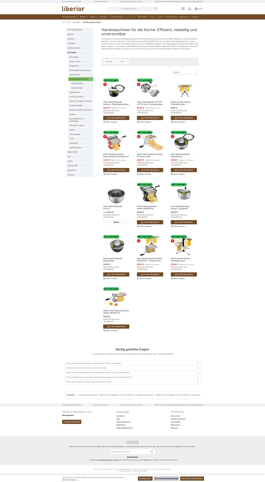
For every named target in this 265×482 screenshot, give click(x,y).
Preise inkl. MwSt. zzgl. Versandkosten (111, 111)
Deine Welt (72, 152)
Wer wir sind (175, 416)
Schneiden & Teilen (76, 125)
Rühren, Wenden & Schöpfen (80, 110)
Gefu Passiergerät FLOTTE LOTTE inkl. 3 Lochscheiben (150, 103)
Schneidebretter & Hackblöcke (76, 120)
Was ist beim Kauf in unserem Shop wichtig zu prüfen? (88, 382)
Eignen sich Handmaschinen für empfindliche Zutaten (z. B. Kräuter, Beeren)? (98, 373)
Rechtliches (122, 412)
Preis (122, 62)
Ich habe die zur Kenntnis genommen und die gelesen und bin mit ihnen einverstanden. (133, 460)
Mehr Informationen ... (70, 480)
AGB (118, 419)
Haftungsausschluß (123, 422)
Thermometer (74, 134)
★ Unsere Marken (75, 30)
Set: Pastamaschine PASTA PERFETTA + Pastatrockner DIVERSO (150, 259)
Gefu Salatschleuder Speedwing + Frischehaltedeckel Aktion (183, 155)
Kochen (71, 39)
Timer (71, 139)
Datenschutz (121, 425)
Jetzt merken (111, 122)
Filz (69, 157)
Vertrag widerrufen (71, 422)
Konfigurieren (145, 479)
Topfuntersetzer (75, 147)
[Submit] (151, 451)
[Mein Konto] (189, 9)
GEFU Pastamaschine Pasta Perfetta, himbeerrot (116, 155)
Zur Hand (72, 53)
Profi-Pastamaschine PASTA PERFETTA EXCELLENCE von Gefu (148, 207)
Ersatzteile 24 (74, 75)
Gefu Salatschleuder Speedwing (112, 259)
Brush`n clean (75, 61)
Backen (71, 34)
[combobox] (129, 9)
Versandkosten (126, 469)
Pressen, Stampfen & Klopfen (80, 101)
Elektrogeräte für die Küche (80, 70)
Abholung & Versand (178, 419)
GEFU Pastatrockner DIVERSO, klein (180, 103)
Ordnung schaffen (76, 97)
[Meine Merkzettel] (183, 9)
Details (116, 222)
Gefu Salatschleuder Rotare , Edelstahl (180, 207)
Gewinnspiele (175, 422)
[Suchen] (155, 9)
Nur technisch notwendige (166, 479)
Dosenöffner (74, 66)
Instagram (70, 395)
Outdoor (71, 175)
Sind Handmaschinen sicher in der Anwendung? (86, 368)
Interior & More (74, 48)
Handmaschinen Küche (78, 79)
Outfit (70, 161)
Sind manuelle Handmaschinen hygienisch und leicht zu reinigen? (93, 363)
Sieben (72, 130)
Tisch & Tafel (73, 166)
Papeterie (72, 170)
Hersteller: (109, 62)
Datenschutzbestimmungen (108, 460)
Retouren (174, 428)
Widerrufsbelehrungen (124, 428)
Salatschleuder (77, 88)
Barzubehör (74, 57)
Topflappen (73, 143)
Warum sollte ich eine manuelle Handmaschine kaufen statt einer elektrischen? (99, 377)
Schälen (72, 114)
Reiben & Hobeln (75, 106)
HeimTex (71, 43)
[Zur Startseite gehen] (73, 8)
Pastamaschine (77, 83)
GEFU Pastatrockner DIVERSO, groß (180, 259)
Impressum (120, 416)
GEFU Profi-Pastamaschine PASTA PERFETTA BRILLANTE (116, 312)
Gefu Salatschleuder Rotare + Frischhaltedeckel (116, 103)
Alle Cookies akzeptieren (192, 479)
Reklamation (175, 425)
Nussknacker (74, 92)
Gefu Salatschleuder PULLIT (112, 207)
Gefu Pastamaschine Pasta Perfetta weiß (150, 155)
